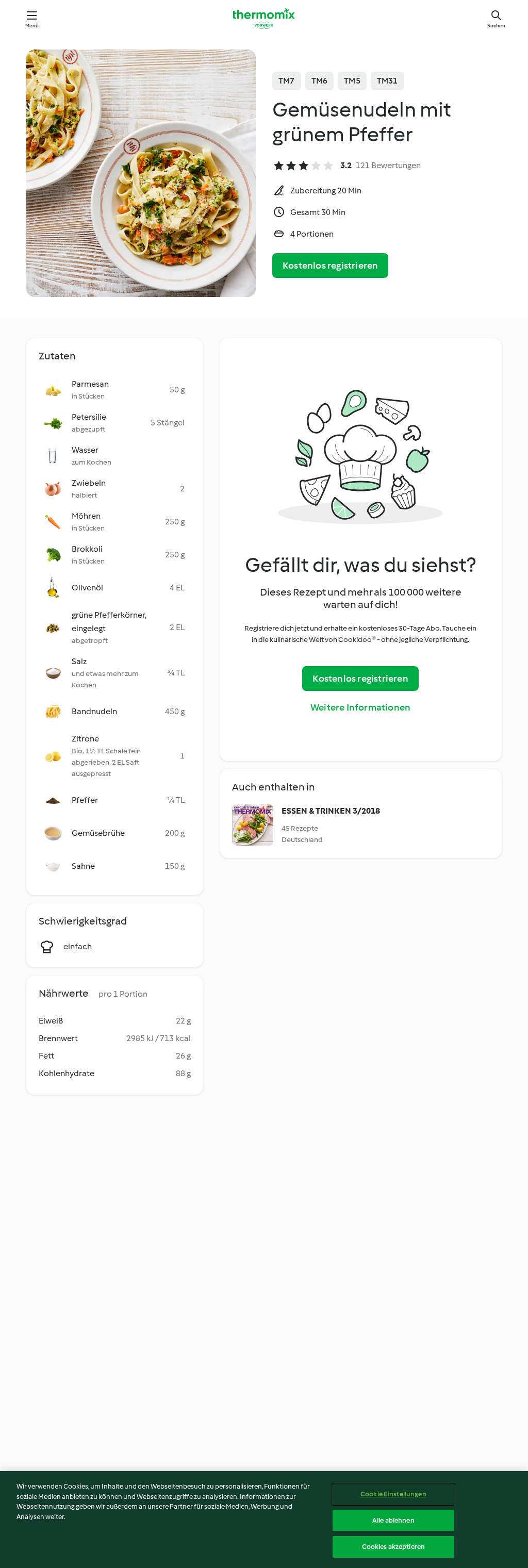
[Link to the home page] (264, 18)
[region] (264, 1519)
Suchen (496, 25)
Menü (32, 25)
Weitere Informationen (360, 707)
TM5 (352, 81)
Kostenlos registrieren (330, 265)
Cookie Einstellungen (393, 1494)
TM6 (319, 81)
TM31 (387, 81)
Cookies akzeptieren (393, 1546)
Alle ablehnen (393, 1520)
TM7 (286, 81)
